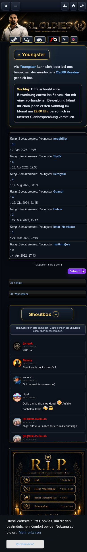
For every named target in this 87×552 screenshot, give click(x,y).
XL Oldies (16, 282)
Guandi (58, 191)
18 (13, 144)
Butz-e (57, 209)
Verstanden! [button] (25, 544)
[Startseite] (43, 26)
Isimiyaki (59, 174)
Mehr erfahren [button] (30, 532)
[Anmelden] (73, 6)
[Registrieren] (65, 6)
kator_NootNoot (64, 226)
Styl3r (57, 156)
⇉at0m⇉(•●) (61, 244)
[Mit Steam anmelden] (82, 6)
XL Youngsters (19, 294)
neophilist (60, 138)
